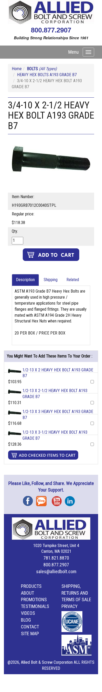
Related (72, 279)
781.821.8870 (56, 558)
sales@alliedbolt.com (56, 571)
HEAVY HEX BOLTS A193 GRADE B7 (47, 74)
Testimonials (35, 606)
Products (31, 586)
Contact (30, 626)
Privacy (69, 606)
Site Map (30, 633)
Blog (42, 499)
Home (17, 68)
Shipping (51, 279)
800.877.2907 (51, 30)
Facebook (29, 499)
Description (25, 279)
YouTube (58, 499)
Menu (73, 52)
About (27, 593)
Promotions (34, 599)
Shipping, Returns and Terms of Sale (76, 592)
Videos (28, 613)
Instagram (71, 499)
